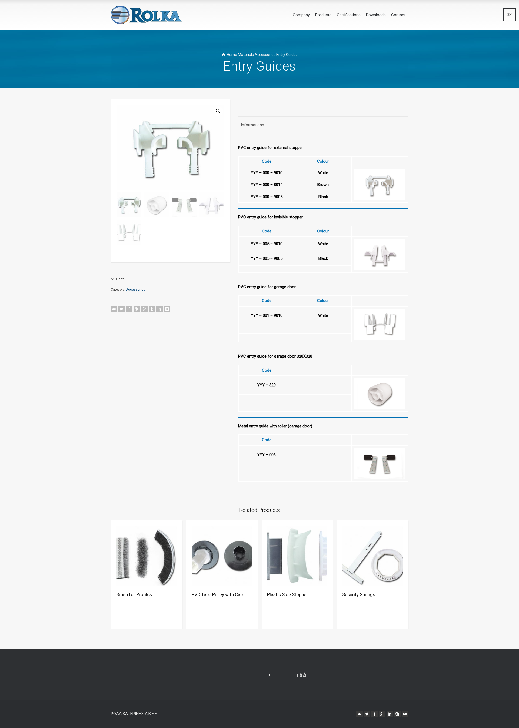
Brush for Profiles (134, 594)
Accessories (265, 54)
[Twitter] (121, 309)
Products (323, 14)
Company (301, 14)
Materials (246, 54)
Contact (398, 14)
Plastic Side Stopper (287, 594)
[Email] (114, 309)
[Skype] (397, 714)
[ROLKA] (146, 15)
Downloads (376, 14)
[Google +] (137, 309)
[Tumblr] (152, 309)
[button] (218, 111)
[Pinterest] (144, 309)
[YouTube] (405, 714)
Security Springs (358, 594)
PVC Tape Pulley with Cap (217, 594)
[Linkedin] (159, 309)
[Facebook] (129, 309)
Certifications (349, 14)
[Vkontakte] (167, 309)
